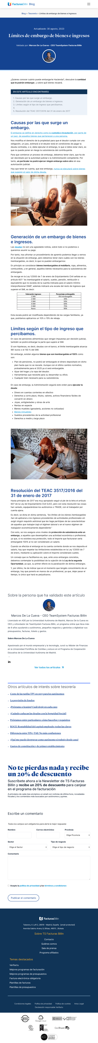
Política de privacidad (43, 1004)
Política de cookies (63, 1004)
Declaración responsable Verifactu (49, 1007)
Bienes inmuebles (22, 412)
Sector (11, 842)
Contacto (49, 939)
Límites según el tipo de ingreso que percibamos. (38, 104)
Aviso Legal (79, 1004)
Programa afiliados (49, 952)
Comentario (13, 854)
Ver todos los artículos (47, 667)
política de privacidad (29, 885)
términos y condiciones (55, 885)
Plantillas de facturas (20, 982)
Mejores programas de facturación (27, 969)
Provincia (69, 830)
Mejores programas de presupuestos (28, 974)
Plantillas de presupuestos (23, 987)
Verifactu (14, 965)
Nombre (11, 830)
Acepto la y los (37, 885)
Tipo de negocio (58, 842)
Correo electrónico (45, 830)
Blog (24, 13)
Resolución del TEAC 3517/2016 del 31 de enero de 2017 (41, 111)
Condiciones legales (22, 1004)
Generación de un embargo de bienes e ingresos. (38, 101)
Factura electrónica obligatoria (25, 978)
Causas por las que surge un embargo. (32, 98)
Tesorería (32, 13)
